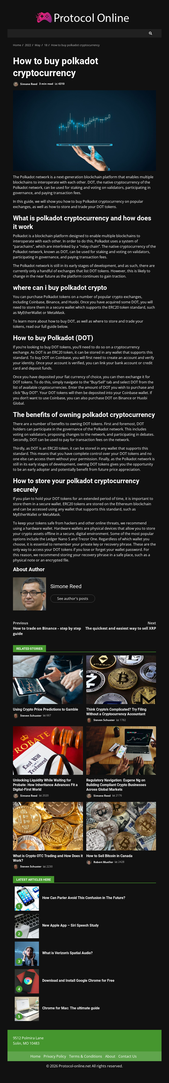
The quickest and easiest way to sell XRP (120, 626)
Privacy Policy (55, 1056)
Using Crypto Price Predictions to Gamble (48, 679)
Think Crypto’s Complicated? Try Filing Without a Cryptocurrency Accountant (121, 679)
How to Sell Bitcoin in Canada (121, 826)
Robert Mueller (103, 862)
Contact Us (127, 1056)
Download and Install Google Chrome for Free (27, 981)
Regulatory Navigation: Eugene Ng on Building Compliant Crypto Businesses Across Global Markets (121, 750)
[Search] (150, 33)
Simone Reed (28, 84)
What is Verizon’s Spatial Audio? (27, 954)
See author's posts (72, 598)
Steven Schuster (30, 715)
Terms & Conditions (85, 1056)
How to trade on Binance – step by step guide (47, 628)
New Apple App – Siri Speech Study (27, 926)
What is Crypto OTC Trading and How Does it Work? (48, 826)
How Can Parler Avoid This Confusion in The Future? (27, 898)
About (110, 1056)
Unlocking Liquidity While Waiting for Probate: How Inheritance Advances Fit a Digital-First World (48, 750)
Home (35, 1056)
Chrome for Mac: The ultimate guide (27, 1009)
